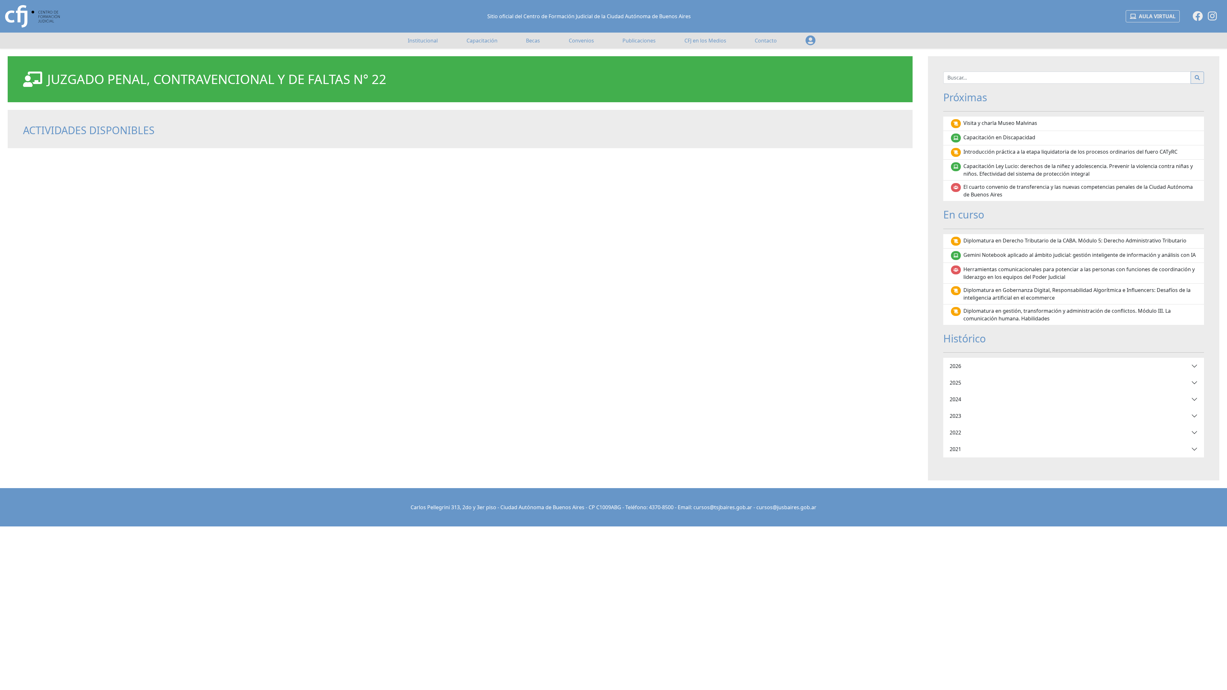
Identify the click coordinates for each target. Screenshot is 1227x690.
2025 (955, 382)
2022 (955, 432)
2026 (955, 366)
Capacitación (482, 40)
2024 (955, 399)
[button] (810, 41)
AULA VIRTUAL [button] (1157, 16)
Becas (533, 40)
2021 (955, 449)
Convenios (581, 40)
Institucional (423, 40)
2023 (955, 415)
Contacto (766, 40)
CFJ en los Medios (705, 40)
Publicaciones (639, 40)
